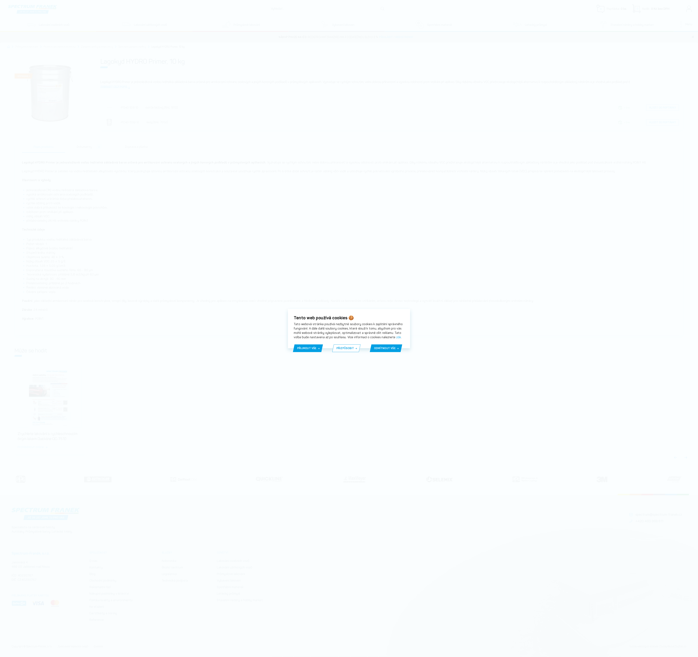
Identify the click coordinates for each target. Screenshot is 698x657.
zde (398, 337)
